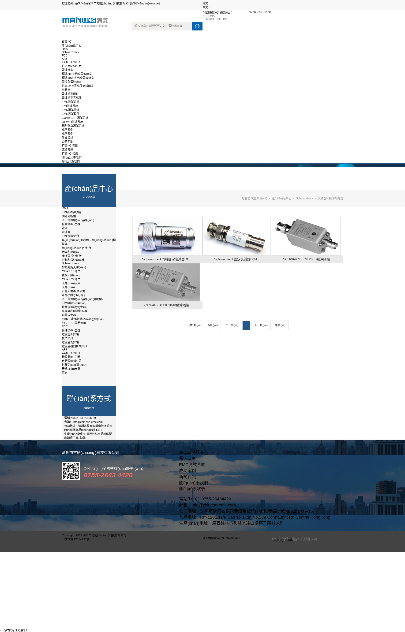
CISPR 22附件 (71, 279)
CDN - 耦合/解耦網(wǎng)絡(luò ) (83, 319)
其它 (65, 372)
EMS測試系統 (70, 110)
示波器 (66, 232)
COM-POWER (71, 62)
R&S (65, 49)
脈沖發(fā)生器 (71, 330)
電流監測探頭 (70, 342)
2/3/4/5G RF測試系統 (75, 118)
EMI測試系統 (70, 106)
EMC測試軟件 (70, 114)
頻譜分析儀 (69, 216)
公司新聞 (67, 141)
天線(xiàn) (68, 287)
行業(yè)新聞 (70, 145)
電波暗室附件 (70, 94)
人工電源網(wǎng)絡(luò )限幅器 (82, 299)
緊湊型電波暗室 (72, 82)
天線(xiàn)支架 (71, 283)
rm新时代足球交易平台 (14, 630)
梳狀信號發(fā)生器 (74, 307)
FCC (65, 55)
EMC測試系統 (70, 102)
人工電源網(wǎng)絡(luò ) (78, 220)
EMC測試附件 (70, 236)
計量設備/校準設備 (73, 291)
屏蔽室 (66, 90)
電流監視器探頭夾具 (74, 346)
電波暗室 (67, 70)
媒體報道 (67, 149)
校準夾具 (67, 338)
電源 (65, 228)
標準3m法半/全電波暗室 (77, 74)
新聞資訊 (67, 137)
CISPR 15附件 (71, 271)
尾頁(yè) (280, 325)
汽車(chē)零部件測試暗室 (78, 86)
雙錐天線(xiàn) (71, 275)
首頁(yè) (67, 41)
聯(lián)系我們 (71, 161)
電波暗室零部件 (72, 98)
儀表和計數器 (70, 252)
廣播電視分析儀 (72, 256)
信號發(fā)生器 (71, 224)
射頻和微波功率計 (73, 260)
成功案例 (67, 129)
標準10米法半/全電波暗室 (78, 78)
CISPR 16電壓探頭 (74, 323)
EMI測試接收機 (71, 212)
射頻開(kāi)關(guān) (74, 364)
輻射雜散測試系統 (73, 125)
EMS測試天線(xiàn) (74, 303)
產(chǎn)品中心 (71, 45)
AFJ (64, 58)
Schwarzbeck (70, 52)
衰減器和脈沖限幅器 (74, 311)
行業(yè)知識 (70, 153)
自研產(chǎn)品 (71, 66)
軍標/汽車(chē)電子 (74, 295)
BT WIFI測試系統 (72, 121)
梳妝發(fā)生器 (71, 357)
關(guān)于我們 (72, 157)
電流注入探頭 (70, 334)
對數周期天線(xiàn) (74, 267)
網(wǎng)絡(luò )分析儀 (76, 248)
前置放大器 (69, 315)
